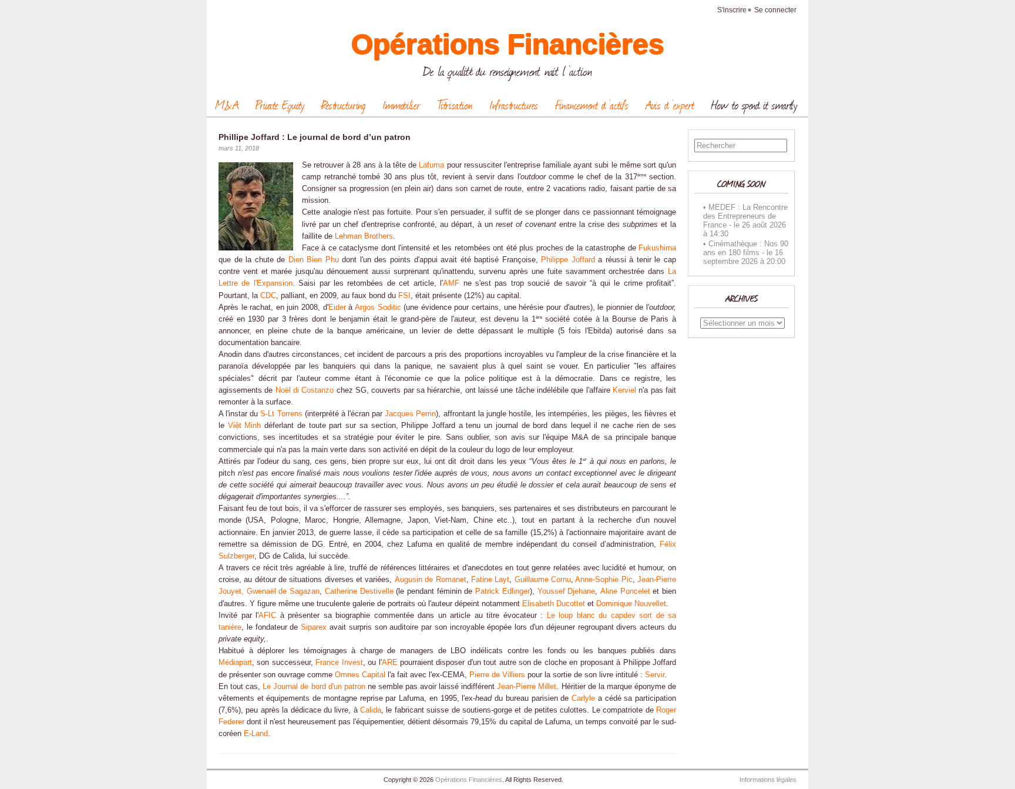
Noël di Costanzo (304, 390)
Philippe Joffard (568, 260)
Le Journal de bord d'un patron (314, 687)
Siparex (314, 627)
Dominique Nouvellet (631, 604)
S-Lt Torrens (281, 414)
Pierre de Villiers (497, 675)
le (737, 224)
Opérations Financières (507, 44)
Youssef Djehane (566, 591)
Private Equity (280, 105)
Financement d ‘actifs (592, 105)
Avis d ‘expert (670, 105)
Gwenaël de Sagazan (283, 591)
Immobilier (401, 105)
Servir (655, 675)
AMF (451, 283)
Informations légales (768, 779)
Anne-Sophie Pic (603, 580)
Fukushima (657, 248)
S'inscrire (732, 10)
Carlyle (583, 698)
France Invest (338, 662)
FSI (404, 296)
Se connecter (775, 10)
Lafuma (431, 165)
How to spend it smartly (754, 105)
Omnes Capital (360, 675)
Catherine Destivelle (359, 591)
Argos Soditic (378, 307)
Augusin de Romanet (430, 580)
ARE (390, 662)
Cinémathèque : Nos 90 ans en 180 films (745, 248)
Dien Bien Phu (313, 260)
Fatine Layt (490, 580)
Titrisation (455, 105)
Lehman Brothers (364, 236)
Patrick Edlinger (502, 591)
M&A (227, 105)
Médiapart (235, 662)
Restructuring (343, 105)
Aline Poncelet (625, 591)
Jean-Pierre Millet (526, 687)
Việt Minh (244, 426)
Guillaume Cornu (543, 580)
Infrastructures (513, 105)
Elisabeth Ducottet (553, 604)
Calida (370, 710)
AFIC (267, 615)
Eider (337, 307)
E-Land (256, 734)
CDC (268, 296)
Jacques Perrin (410, 414)
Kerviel (624, 390)
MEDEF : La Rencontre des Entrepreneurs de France (745, 216)
